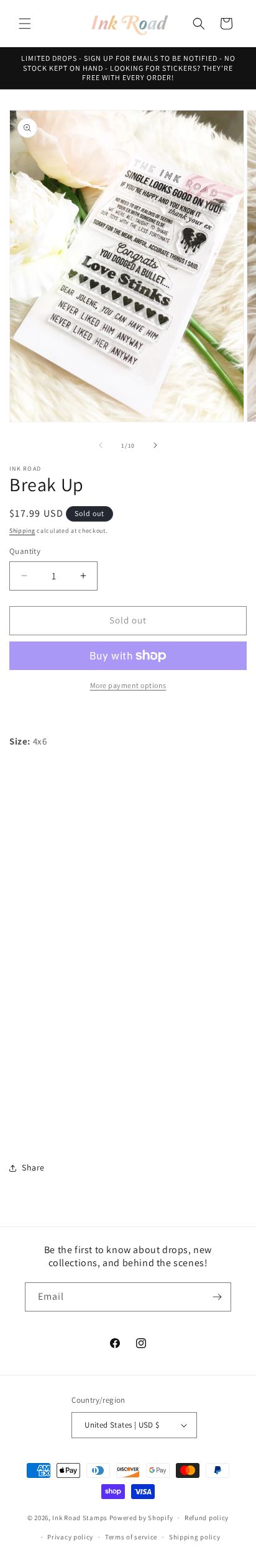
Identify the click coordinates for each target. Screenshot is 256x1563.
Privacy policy (70, 1537)
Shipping (22, 531)
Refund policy (207, 1517)
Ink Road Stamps (79, 1517)
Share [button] (33, 1167)
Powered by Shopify (141, 1517)
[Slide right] (155, 445)
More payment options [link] (128, 685)
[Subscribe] (217, 1297)
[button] (25, 23)
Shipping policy (195, 1537)
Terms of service (131, 1537)
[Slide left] (100, 445)
